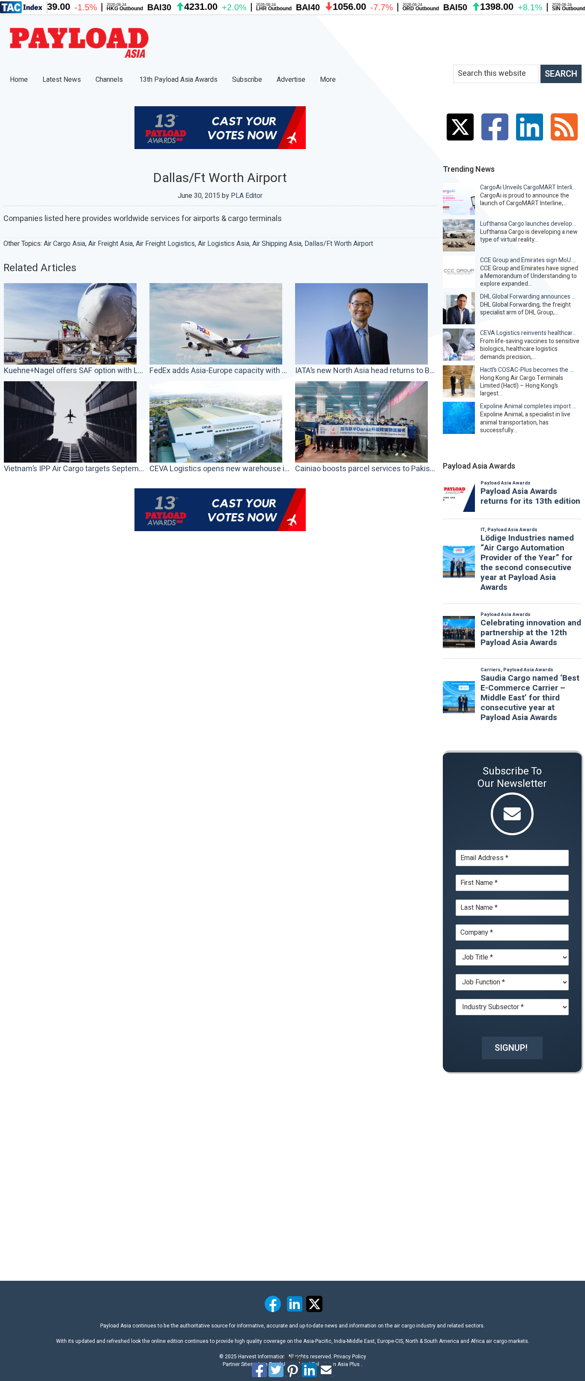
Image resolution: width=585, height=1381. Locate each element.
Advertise (291, 80)
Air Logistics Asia (223, 244)
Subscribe (247, 80)
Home (19, 80)
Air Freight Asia (110, 244)
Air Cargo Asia (64, 244)
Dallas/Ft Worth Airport (338, 244)
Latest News (61, 80)
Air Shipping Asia (276, 244)
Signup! (511, 1048)
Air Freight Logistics (165, 244)
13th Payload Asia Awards (178, 80)
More (328, 80)
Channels (110, 80)
